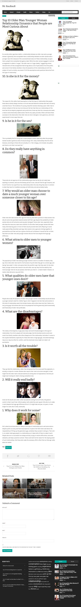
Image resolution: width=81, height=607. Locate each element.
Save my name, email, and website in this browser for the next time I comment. (21, 547)
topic (32, 586)
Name (3, 523)
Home (67, 1)
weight (39, 586)
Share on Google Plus (28, 456)
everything (39, 566)
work (38, 589)
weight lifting (44, 586)
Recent (73, 18)
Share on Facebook (7, 456)
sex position (44, 581)
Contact (76, 1)
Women (33, 589)
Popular (63, 18)
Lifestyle (18, 12)
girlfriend (37, 569)
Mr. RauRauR (9, 6)
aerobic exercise (32, 561)
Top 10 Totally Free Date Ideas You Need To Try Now (13, 580)
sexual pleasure (37, 584)
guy (41, 569)
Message (4, 507)
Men (50, 571)
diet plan (49, 564)
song (46, 584)
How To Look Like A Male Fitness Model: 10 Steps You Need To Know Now (13, 585)
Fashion (37, 12)
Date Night (43, 564)
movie (34, 574)
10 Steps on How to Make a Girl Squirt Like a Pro (70, 37)
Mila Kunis (31, 574)
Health (24, 12)
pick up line (47, 574)
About (72, 1)
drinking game (33, 566)
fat (33, 569)
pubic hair (45, 576)
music (38, 574)
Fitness (31, 12)
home (45, 569)
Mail (3, 530)
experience (46, 566)
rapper (45, 578)
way (35, 586)
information (32, 571)
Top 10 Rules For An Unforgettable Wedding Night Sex (12, 574)
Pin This (39, 456)
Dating (43, 12)
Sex (49, 12)
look (37, 571)
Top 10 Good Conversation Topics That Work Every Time (70, 30)
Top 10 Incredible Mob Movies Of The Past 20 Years (69, 44)
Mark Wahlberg (44, 571)
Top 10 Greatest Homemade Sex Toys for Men (70, 23)
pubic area (40, 576)
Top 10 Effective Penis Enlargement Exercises (69, 50)
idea (48, 569)
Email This (49, 456)
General (11, 12)
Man (39, 571)
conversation (34, 564)
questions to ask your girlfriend (36, 578)
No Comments (51, 15)
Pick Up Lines (32, 576)
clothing (50, 561)
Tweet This (18, 456)
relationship (8, 447)
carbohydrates (43, 561)
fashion (31, 569)
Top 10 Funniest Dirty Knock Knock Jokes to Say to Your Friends (70, 57)
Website (4, 537)
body (37, 561)
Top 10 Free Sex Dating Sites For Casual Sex (12, 569)
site (43, 584)
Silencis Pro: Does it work (8, 565)
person (41, 574)
